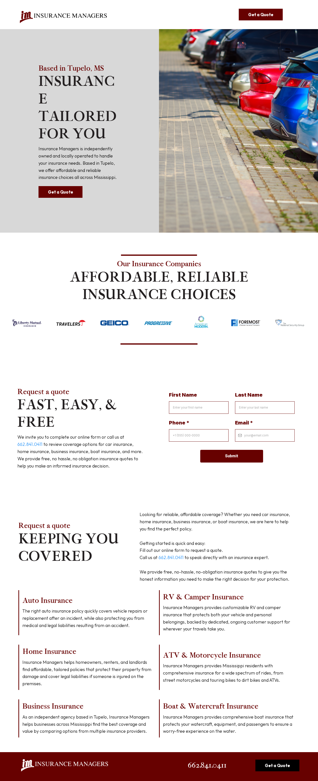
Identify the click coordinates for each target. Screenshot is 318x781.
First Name (183, 395)
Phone (179, 423)
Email (244, 423)
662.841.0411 (29, 444)
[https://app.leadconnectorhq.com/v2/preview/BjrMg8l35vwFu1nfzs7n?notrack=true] (63, 17)
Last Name (249, 395)
